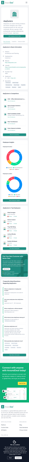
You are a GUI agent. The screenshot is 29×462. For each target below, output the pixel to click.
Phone (9, 216)
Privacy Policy (12, 454)
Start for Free (6, 269)
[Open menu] (26, 2)
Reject (10, 457)
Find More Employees (14, 248)
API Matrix (4, 430)
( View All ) (13, 78)
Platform (3, 425)
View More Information (14, 355)
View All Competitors (14, 134)
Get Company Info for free (15, 36)
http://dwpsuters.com (10, 62)
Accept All (18, 457)
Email (15, 216)
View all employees (11, 101)
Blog (20, 425)
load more (15, 33)
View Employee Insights (14, 200)
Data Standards (23, 427)
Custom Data (4, 427)
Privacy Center (23, 430)
